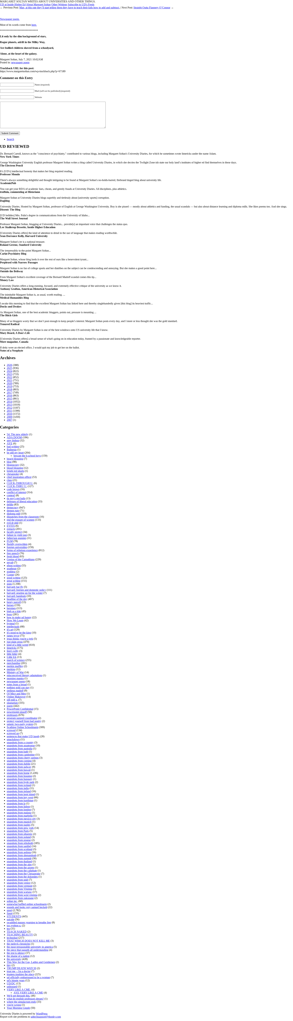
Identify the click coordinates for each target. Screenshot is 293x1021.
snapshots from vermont (19, 885)
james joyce (13, 635)
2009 (9, 416)
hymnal (11, 623)
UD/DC (11, 983)
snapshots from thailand (19, 861)
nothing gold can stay (18, 687)
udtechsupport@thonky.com (46, 1016)
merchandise (13, 663)
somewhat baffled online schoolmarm (27, 904)
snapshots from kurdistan (20, 800)
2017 (9, 392)
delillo (10, 504)
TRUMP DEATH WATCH (21, 968)
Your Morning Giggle (18, 1007)
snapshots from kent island (21, 794)
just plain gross (15, 641)
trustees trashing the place (20, 974)
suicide (10, 919)
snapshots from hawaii (19, 769)
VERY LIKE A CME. (19, 989)
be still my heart (15, 452)
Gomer (10, 574)
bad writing (13, 446)
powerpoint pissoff (17, 711)
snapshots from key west (20, 797)
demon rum (13, 510)
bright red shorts (15, 470)
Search (10, 139)
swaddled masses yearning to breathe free (29, 922)
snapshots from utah (17, 879)
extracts (11, 528)
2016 (9, 395)
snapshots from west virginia (22, 895)
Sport (10, 913)
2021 (9, 380)
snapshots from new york (20, 827)
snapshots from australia (19, 748)
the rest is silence (16, 953)
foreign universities (17, 547)
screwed (11, 730)
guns (9, 583)
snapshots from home (18, 773)
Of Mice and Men (16, 693)
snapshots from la (16, 803)
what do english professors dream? (25, 998)
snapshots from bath (17, 751)
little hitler (12, 654)
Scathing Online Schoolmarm (22, 727)
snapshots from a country (20, 742)
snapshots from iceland (19, 785)
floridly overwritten (17, 544)
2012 (9, 407)
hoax (9, 614)
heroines (11, 608)
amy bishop (13, 440)
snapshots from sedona (19, 852)
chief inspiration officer (19, 477)
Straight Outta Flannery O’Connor (151, 7)
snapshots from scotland (19, 849)
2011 (9, 410)
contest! (11, 495)
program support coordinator (22, 718)
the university (14, 959)
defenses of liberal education (22, 501)
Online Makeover (16, 696)
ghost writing (14, 565)
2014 (9, 401)
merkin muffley (15, 666)
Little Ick (11, 657)
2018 (9, 389)
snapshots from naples (18, 824)
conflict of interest (16, 492)
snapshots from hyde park (20, 782)
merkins (11, 669)
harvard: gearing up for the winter (25, 593)
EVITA (11, 525)
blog (9, 461)
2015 (9, 398)
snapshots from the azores (20, 867)
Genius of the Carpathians (21, 559)
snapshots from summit (19, 858)
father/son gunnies (16, 538)
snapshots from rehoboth (20, 843)
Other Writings (59, 4)
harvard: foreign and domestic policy (26, 589)
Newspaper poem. (9, 19)
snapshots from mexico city (21, 818)
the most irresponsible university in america (30, 946)
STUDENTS (14, 916)
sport (9, 910)
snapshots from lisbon (18, 806)
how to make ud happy (19, 617)
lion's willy (12, 650)
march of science (16, 660)
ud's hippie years (16, 980)
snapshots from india (18, 788)
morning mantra (15, 678)
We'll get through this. (18, 995)
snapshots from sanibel (19, 846)
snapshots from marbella (20, 815)
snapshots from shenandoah (21, 855)
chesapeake (13, 474)
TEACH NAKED (17, 931)
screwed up (13, 733)
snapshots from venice (19, 882)
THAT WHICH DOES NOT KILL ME (28, 940)
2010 (9, 413)
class (9, 480)
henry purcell (14, 602)
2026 (9, 365)
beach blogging (15, 458)
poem (10, 705)
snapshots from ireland (19, 791)
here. (34, 24)
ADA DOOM (14, 437)
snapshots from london (19, 809)
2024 (9, 371)
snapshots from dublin (18, 763)
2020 (9, 383)
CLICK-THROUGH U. (20, 483)
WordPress (41, 1013)
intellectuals (13, 626)
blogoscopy (13, 464)
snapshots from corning (19, 760)
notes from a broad (17, 684)
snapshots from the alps (19, 864)
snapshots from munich (19, 821)
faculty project (14, 531)
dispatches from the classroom (23, 516)
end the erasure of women (20, 519)
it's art (10, 629)
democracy (12, 507)
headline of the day (17, 599)
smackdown (13, 739)
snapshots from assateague (21, 745)
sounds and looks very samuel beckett (27, 907)
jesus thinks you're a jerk (20, 638)
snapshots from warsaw (19, 891)
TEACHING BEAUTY (20, 934)
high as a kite (14, 611)
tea (8, 928)
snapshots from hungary (19, 779)
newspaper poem (20, 62)
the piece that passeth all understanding (27, 949)
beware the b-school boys (27, 455)
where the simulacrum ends (21, 1001)
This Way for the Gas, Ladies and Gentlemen (31, 962)
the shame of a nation (18, 956)
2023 (9, 374)
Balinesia (12, 449)
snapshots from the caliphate (22, 870)
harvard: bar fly (15, 586)
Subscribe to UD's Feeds (81, 4)
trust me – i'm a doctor (19, 971)
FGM (10, 541)
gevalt (10, 562)
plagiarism (12, 702)
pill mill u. (12, 699)
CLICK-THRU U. (17, 486)
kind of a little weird (17, 644)
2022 (9, 377)
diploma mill (13, 513)
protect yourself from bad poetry (24, 721)
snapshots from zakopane (20, 898)
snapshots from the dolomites (22, 876)
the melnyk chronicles (18, 943)
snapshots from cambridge (21, 754)
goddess (11, 571)
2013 (9, 404)
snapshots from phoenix (19, 834)
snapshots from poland (19, 837)
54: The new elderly (17, 434)
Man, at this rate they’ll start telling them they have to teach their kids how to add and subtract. (69, 7)
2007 (9, 419)
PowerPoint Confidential (20, 708)
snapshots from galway (19, 766)
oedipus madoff (15, 690)
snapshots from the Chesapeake (23, 873)
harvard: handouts (16, 596)
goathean (11, 568)
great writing (13, 580)
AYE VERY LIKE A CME (28, 992)
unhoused (12, 986)
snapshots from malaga (19, 812)
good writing (14, 577)
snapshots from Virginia (19, 888)
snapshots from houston (19, 776)
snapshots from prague (19, 840)
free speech (13, 553)
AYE (9, 443)
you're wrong (14, 1004)
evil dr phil (12, 522)
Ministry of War (15, 672)
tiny (9, 965)
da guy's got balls (16, 498)
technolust (12, 937)
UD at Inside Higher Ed (13, 4)
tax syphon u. (14, 925)
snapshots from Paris (18, 830)
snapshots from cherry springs (23, 757)
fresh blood (13, 556)
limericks (11, 647)
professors (12, 715)
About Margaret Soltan (38, 4)
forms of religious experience (22, 550)
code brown (13, 489)
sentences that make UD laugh (23, 736)
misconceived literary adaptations (24, 675)
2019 (9, 386)
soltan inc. (12, 901)
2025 (9, 368)
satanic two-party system (20, 724)
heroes (10, 605)
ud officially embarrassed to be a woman (28, 977)
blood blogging (15, 467)
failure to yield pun (17, 535)
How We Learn (15, 620)
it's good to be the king (19, 632)
